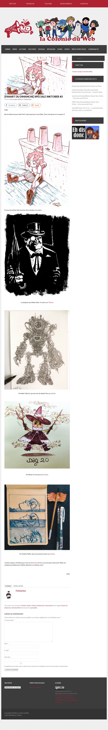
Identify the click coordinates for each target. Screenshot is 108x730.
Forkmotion (27, 99)
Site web (7, 657)
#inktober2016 (36, 563)
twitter (53, 393)
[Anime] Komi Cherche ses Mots (91, 86)
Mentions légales (35, 687)
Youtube (48, 4)
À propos (8, 586)
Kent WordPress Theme (13, 715)
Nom (6, 643)
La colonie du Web (23, 713)
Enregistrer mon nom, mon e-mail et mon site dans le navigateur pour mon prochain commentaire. (36, 666)
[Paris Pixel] (92, 139)
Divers (29, 605)
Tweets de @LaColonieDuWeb (82, 71)
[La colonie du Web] (51, 41)
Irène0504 (75, 108)
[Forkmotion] (9, 598)
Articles (23, 605)
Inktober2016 (16, 608)
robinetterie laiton (78, 90)
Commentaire (9, 620)
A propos (84, 4)
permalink (34, 608)
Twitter (12, 4)
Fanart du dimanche (38, 605)
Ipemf (74, 96)
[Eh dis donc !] (78, 139)
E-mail (6, 650)
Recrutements (66, 4)
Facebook (30, 4)
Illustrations (49, 605)
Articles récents (18, 586)
